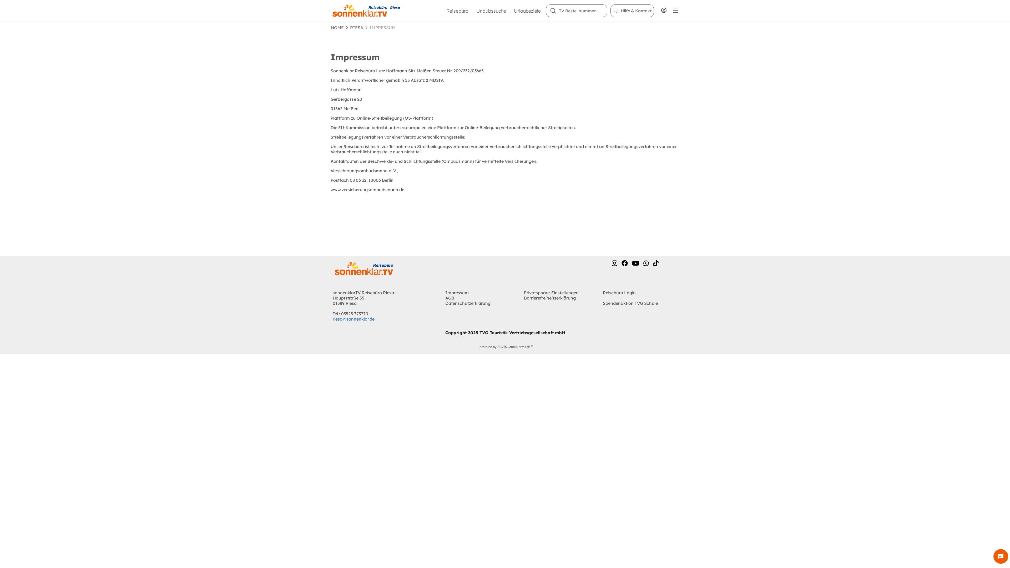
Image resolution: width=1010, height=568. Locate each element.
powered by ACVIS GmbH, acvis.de (505, 347)
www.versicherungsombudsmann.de (367, 189)
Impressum (457, 292)
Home (337, 27)
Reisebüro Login (619, 292)
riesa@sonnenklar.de (354, 319)
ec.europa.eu (414, 127)
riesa (356, 27)
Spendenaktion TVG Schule (630, 303)
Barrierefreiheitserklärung (550, 298)
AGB (449, 298)
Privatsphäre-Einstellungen (551, 292)
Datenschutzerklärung (468, 303)
